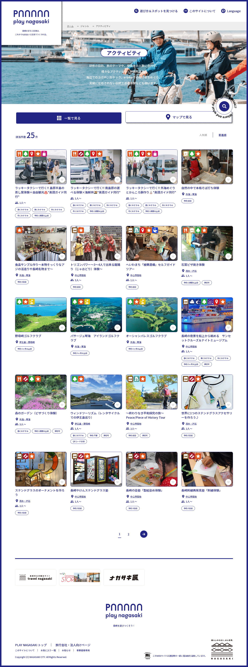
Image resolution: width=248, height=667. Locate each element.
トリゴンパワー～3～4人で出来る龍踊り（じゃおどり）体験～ (95, 266)
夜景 (210, 302)
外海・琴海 (191, 194)
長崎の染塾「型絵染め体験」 (145, 490)
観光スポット (32, 154)
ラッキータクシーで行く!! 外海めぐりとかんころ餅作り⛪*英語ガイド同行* (151, 190)
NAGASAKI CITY (37, 656)
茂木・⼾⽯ (191, 270)
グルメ (19, 154)
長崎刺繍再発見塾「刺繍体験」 (201, 490)
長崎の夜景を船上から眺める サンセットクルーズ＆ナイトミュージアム (206, 338)
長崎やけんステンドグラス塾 (89, 490)
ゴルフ (32, 302)
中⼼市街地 (80, 275)
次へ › (143, 534)
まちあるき (136, 230)
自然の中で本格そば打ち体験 (200, 188)
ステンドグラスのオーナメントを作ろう (39, 492)
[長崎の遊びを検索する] (224, 106)
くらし (186, 154)
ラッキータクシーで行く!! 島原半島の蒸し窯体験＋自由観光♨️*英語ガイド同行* (41, 192)
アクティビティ (38, 154)
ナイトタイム (198, 302)
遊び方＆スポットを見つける (159, 11)
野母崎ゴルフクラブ (28, 336)
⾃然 (26, 154)
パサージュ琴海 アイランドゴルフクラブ (94, 338)
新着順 (222, 135)
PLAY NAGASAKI (31, 17)
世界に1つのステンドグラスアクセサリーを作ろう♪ (206, 415)
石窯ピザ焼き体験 (193, 264)
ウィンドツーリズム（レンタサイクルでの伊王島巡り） (95, 415)
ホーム (70, 26)
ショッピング (44, 154)
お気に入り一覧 (48, 650)
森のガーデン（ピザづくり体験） (37, 413)
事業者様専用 (83, 650)
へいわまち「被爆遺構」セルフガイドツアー (150, 266)
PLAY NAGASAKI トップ (31, 645)
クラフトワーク (81, 154)
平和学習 (155, 230)
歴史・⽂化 (75, 230)
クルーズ (192, 302)
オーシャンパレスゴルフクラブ (146, 336)
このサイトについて (202, 11)
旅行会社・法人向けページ (73, 645)
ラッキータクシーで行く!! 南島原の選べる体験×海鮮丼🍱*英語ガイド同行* (95, 190)
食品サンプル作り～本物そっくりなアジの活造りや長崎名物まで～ (39, 266)
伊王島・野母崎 (27, 342)
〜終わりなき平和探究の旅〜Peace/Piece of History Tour (145, 415)
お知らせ (66, 650)
